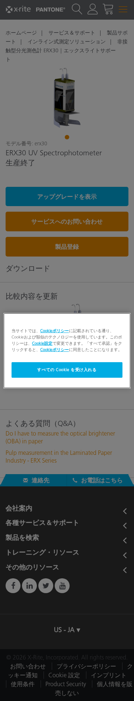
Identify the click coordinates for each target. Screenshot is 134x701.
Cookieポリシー (54, 330)
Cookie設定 (42, 343)
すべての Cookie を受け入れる (66, 369)
